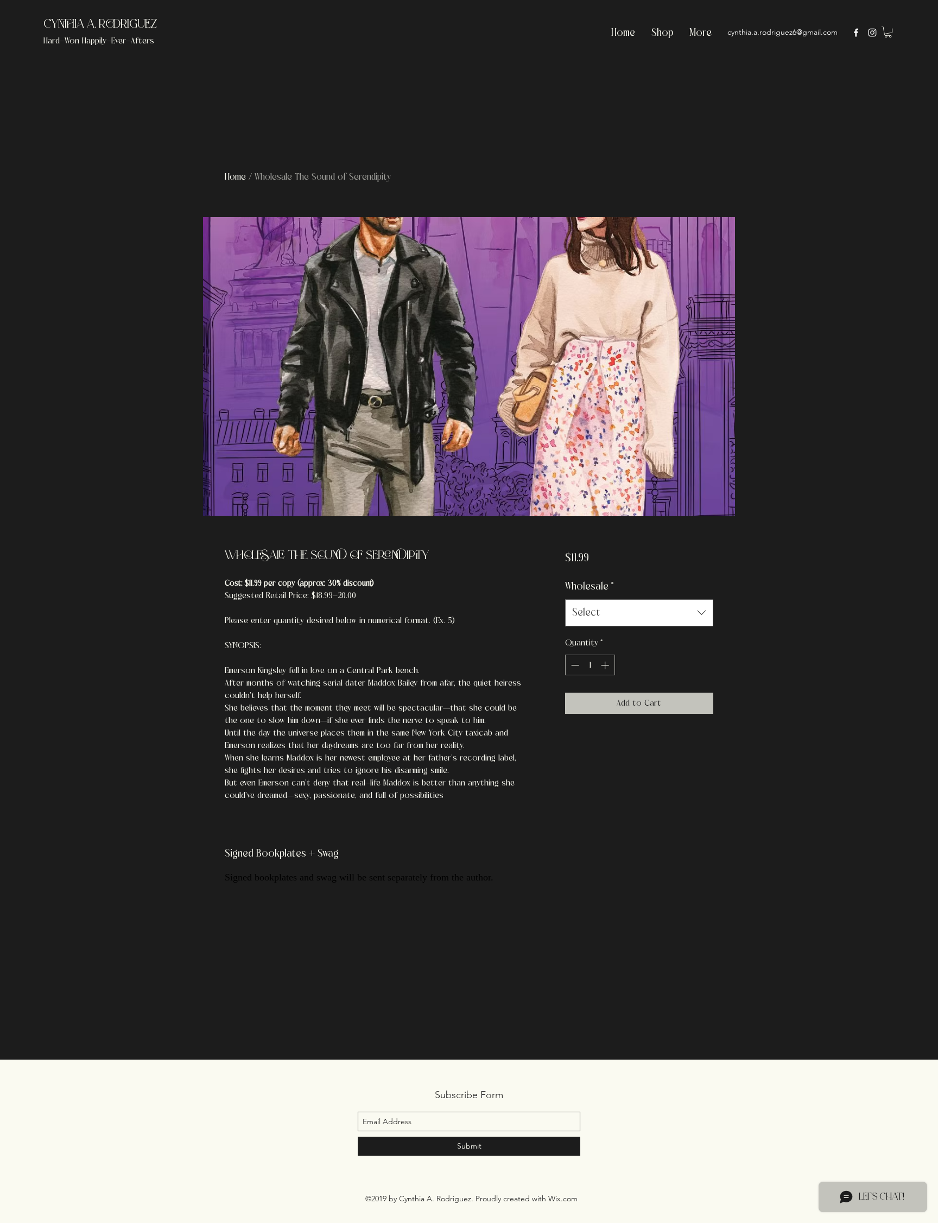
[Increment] (606, 665)
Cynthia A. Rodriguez (100, 24)
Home (235, 177)
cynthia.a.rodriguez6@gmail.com (782, 32)
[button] (888, 32)
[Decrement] (574, 665)
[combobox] (639, 612)
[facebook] (856, 32)
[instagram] (872, 32)
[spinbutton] (590, 665)
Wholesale (589, 586)
